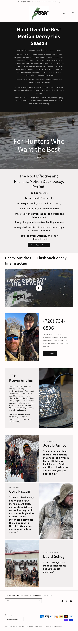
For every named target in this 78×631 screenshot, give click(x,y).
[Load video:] (39, 288)
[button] (4, 13)
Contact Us (50, 353)
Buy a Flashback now (39, 245)
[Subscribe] (39, 600)
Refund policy (38, 626)
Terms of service (57, 626)
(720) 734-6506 (54, 324)
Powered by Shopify (27, 626)
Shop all (39, 158)
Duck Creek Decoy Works (15, 626)
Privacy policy (47, 626)
